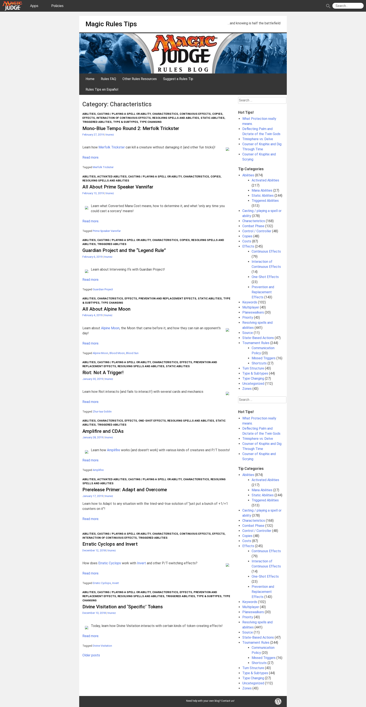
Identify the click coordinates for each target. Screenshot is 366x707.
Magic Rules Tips (111, 24)
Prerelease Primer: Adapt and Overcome (124, 489)
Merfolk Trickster (111, 147)
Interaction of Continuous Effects (123, 117)
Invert (141, 563)
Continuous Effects (195, 113)
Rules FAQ (108, 79)
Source (247, 333)
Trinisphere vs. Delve (257, 139)
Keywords (249, 302)
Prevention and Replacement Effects (167, 298)
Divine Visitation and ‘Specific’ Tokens (122, 606)
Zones (247, 389)
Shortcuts (259, 363)
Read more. (90, 157)
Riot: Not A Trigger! (102, 372)
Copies (217, 113)
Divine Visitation (102, 645)
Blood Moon (117, 353)
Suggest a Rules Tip (178, 79)
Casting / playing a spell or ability (124, 113)
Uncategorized (253, 384)
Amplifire (113, 450)
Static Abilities (213, 117)
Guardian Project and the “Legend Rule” (124, 250)
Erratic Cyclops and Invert (110, 544)
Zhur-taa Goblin (102, 411)
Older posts (91, 655)
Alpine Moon (110, 328)
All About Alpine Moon (106, 309)
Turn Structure (253, 368)
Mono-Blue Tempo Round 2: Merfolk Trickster (130, 128)
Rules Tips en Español (102, 89)
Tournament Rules (255, 343)
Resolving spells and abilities (175, 117)
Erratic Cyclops (109, 563)
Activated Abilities (112, 176)
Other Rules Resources (139, 79)
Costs (246, 241)
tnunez (110, 134)
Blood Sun (132, 353)
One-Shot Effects (152, 420)
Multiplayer (250, 307)
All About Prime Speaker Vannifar (117, 187)
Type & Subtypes (125, 121)
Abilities (89, 113)
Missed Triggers (264, 358)
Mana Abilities (262, 190)
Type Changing (151, 121)
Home (90, 79)
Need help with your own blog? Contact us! (210, 700)
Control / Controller (256, 231)
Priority (247, 317)
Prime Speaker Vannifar (107, 230)
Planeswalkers (253, 312)
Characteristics (165, 113)
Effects (88, 117)
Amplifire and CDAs (103, 431)
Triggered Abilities (97, 121)
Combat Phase (253, 226)
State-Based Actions (258, 338)
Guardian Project (103, 289)
